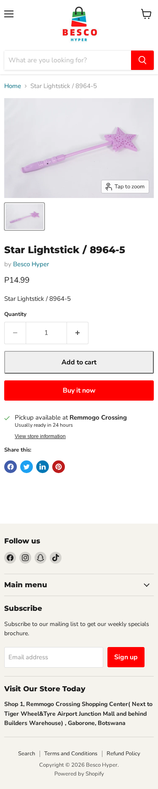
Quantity (15, 314)
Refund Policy (123, 753)
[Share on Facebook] (10, 466)
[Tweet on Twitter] (26, 466)
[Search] (142, 60)
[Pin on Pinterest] (58, 466)
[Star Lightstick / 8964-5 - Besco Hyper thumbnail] (24, 216)
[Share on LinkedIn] (42, 466)
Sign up (126, 657)
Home (12, 86)
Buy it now (79, 390)
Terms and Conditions (70, 753)
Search (26, 753)
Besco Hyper (31, 264)
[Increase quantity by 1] (77, 333)
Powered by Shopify (79, 774)
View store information (40, 436)
